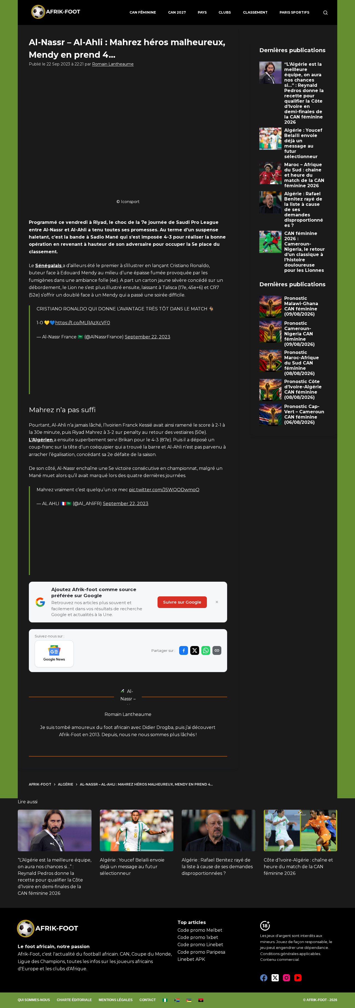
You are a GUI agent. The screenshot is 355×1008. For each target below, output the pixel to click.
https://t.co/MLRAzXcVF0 (82, 322)
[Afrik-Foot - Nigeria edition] (165, 1000)
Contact (148, 1000)
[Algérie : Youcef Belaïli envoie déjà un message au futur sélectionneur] (137, 830)
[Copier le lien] (216, 650)
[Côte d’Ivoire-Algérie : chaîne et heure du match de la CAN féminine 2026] (301, 830)
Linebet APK (191, 959)
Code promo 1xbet (198, 937)
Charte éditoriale (74, 1000)
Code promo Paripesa (201, 952)
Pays (202, 12)
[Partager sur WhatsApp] (205, 650)
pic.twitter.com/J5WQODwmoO (164, 489)
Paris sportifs (294, 12)
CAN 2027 (177, 12)
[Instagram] (286, 977)
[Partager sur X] (194, 650)
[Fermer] (216, 602)
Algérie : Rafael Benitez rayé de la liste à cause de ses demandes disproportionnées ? (217, 866)
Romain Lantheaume (113, 64)
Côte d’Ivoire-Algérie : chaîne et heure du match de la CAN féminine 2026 (298, 866)
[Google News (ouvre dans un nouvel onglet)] (54, 653)
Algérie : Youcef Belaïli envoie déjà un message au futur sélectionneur (132, 866)
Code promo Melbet (200, 930)
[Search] (325, 13)
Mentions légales (116, 1000)
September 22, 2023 (147, 337)
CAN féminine (143, 12)
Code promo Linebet (200, 944)
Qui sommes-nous (34, 1000)
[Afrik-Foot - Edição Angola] (201, 1000)
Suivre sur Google (182, 602)
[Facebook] (263, 977)
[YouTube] (297, 977)
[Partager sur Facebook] (183, 650)
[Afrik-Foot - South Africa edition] (177, 1000)
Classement (255, 12)
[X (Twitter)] (275, 977)
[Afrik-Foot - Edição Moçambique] (189, 1000)
